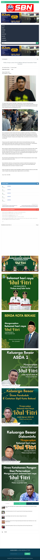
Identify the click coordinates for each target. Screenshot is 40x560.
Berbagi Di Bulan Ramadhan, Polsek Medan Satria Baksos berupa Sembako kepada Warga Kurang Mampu (29, 206)
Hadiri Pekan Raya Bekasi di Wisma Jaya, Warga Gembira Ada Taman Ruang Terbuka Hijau (18, 525)
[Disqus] (20, 240)
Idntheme (31, 558)
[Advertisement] (20, 540)
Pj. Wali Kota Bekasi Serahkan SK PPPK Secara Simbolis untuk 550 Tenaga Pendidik (9, 206)
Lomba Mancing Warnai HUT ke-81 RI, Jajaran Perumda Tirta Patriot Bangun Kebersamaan (18, 511)
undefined (9, 186)
